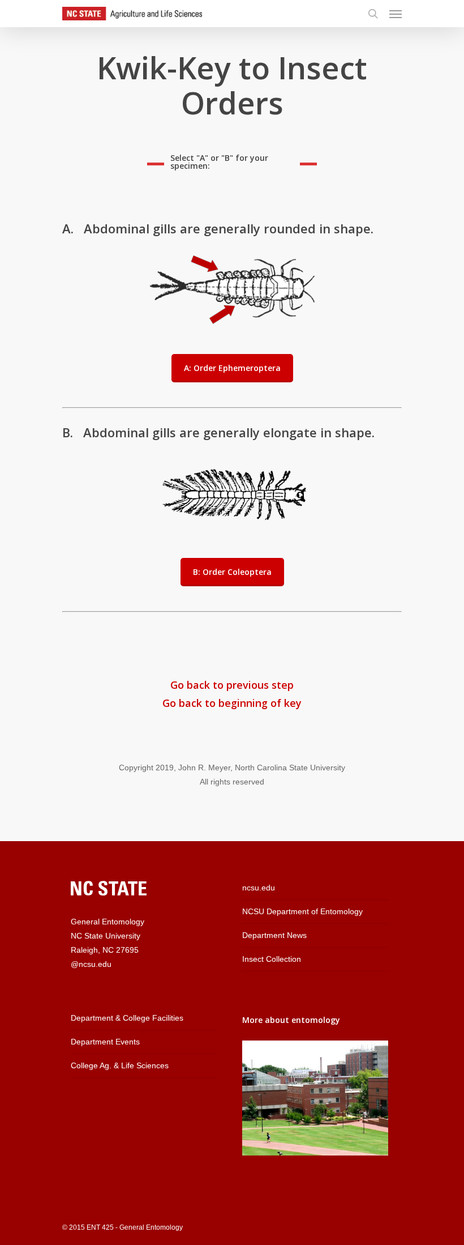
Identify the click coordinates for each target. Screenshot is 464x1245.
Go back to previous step (232, 685)
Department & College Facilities (127, 1017)
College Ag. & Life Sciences (120, 1065)
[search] (373, 13)
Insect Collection (271, 958)
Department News (274, 935)
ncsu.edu (258, 887)
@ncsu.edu (91, 964)
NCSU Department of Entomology (302, 911)
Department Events (105, 1041)
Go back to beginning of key (232, 703)
